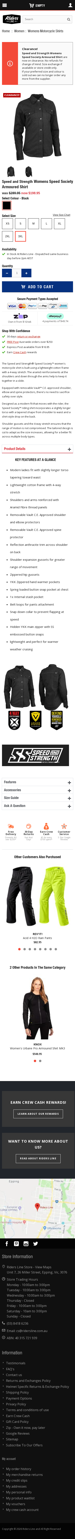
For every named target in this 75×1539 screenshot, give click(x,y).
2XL (7, 236)
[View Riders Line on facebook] (6, 1244)
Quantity (7, 266)
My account (9, 1459)
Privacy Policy (16, 1404)
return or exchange (28, 336)
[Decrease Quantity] (7, 273)
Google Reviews (18, 1433)
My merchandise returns (24, 1474)
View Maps (43, 1267)
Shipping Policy (17, 1392)
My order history (18, 1469)
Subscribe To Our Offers (24, 1445)
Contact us (14, 1375)
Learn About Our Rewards (38, 1114)
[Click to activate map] (37, 1208)
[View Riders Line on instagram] (26, 1244)
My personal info (19, 1492)
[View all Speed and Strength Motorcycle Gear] (35, 750)
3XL (20, 236)
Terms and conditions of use (27, 1410)
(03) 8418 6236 (17, 1323)
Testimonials (15, 1363)
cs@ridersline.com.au (31, 1331)
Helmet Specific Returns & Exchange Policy (37, 1386)
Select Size (9, 216)
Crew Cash (19, 352)
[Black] (6, 205)
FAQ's (10, 1369)
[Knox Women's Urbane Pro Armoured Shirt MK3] (37, 1006)
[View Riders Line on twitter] (35, 1244)
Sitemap (12, 1439)
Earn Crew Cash (18, 1416)
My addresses (16, 1486)
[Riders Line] (12, 16)
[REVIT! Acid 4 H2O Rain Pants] (37, 896)
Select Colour (11, 198)
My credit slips (16, 1480)
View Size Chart (61, 215)
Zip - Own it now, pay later (25, 1427)
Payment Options (19, 1398)
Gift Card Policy (17, 1421)
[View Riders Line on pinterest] (16, 1244)
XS (7, 223)
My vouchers (15, 1504)
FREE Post (13, 342)
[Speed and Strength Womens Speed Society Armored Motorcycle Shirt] (11, 172)
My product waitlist (20, 1498)
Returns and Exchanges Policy (28, 1380)
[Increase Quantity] (26, 273)
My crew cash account (22, 1510)
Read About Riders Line (38, 1158)
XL (59, 223)
